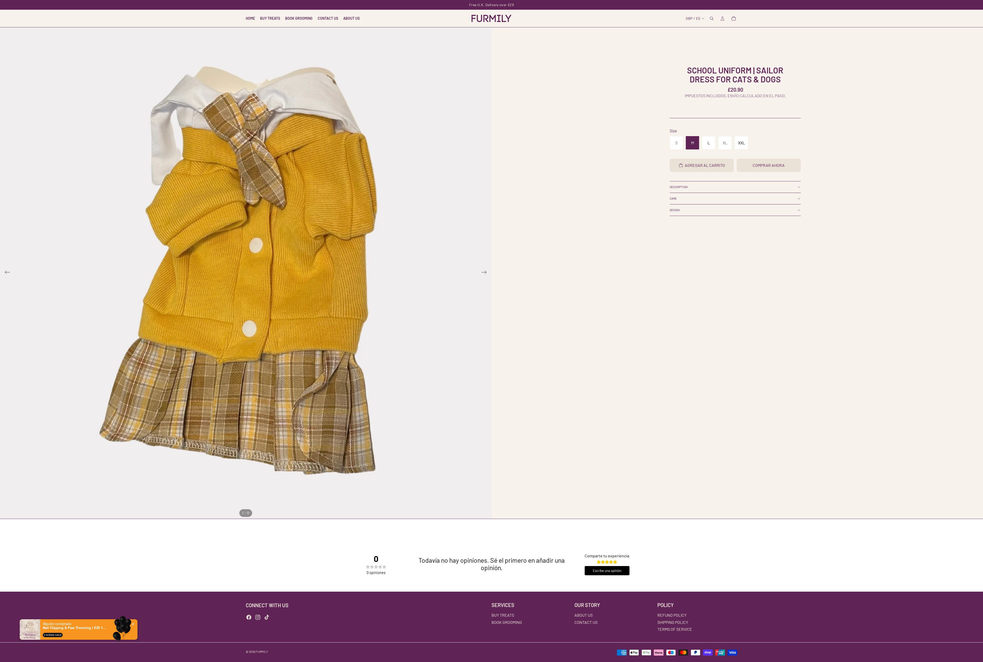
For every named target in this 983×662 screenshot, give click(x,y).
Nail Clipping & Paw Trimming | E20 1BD (75, 628)
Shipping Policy (672, 622)
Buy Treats (503, 615)
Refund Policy (672, 615)
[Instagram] (258, 617)
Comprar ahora (769, 165)
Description (679, 187)
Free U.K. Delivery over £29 (491, 5)
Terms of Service (674, 629)
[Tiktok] (267, 617)
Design (675, 210)
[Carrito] (733, 18)
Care (673, 198)
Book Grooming (507, 622)
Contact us (585, 622)
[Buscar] (711, 18)
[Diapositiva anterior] (6, 273)
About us (583, 615)
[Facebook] (249, 617)
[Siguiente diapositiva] (486, 273)
